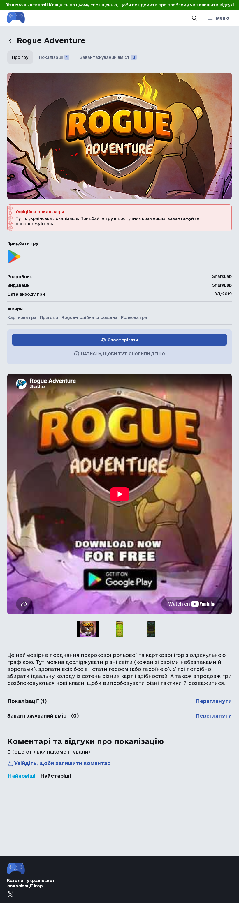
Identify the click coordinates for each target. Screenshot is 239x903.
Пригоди (49, 317)
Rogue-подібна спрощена (89, 317)
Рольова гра (134, 317)
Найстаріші (55, 776)
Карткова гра (21, 317)
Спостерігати (123, 339)
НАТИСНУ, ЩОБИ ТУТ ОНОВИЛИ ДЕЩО (123, 353)
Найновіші (22, 776)
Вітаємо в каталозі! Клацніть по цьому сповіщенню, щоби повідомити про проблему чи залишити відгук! (119, 5)
